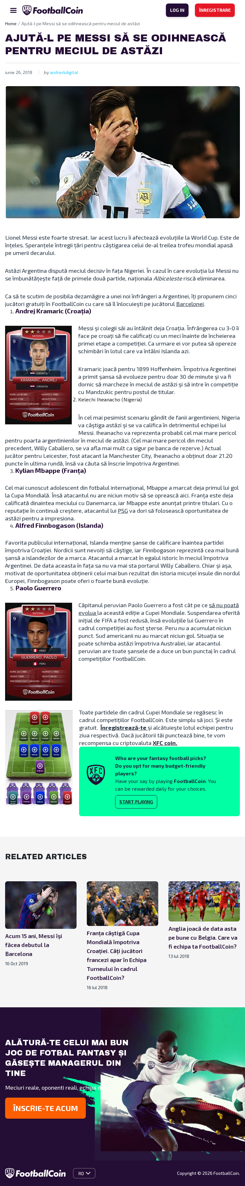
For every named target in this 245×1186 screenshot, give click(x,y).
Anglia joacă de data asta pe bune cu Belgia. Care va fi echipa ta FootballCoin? (202, 937)
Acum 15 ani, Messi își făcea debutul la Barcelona (33, 944)
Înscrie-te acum (45, 1108)
